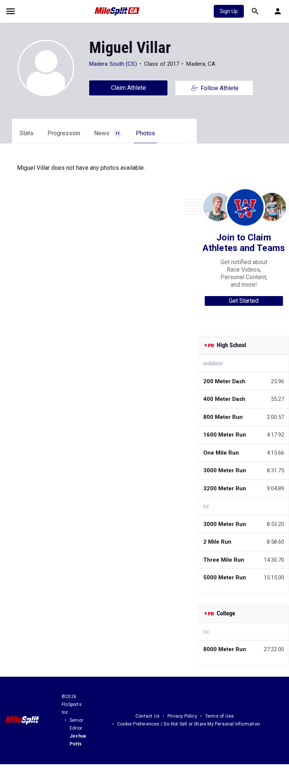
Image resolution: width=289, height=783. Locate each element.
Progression (63, 133)
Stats (26, 133)
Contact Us (147, 716)
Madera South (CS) (113, 63)
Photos (145, 133)
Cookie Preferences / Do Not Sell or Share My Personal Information (188, 724)
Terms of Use (219, 716)
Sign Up (229, 11)
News (107, 133)
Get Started (244, 300)
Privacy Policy (182, 716)
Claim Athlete (128, 87)
